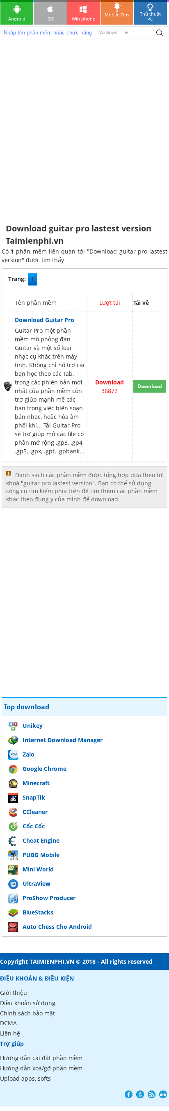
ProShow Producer (49, 898)
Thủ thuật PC (150, 16)
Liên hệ (10, 1033)
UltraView (36, 883)
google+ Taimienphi (140, 1094)
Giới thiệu (13, 993)
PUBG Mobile (41, 855)
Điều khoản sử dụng (27, 1003)
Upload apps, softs (25, 1078)
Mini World (38, 869)
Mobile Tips (117, 14)
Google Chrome (44, 769)
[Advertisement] (84, 128)
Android (16, 19)
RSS (151, 1094)
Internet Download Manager (63, 740)
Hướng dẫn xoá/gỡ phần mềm (41, 1068)
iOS (50, 19)
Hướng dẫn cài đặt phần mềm (41, 1058)
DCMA (8, 1023)
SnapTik (34, 797)
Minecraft (36, 783)
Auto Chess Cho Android (57, 926)
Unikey (33, 725)
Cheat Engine (41, 840)
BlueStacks (38, 912)
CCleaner (35, 812)
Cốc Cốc (34, 826)
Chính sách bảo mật (27, 1013)
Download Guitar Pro (44, 320)
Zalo (28, 754)
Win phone (83, 19)
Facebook (128, 1094)
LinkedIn (163, 1094)
